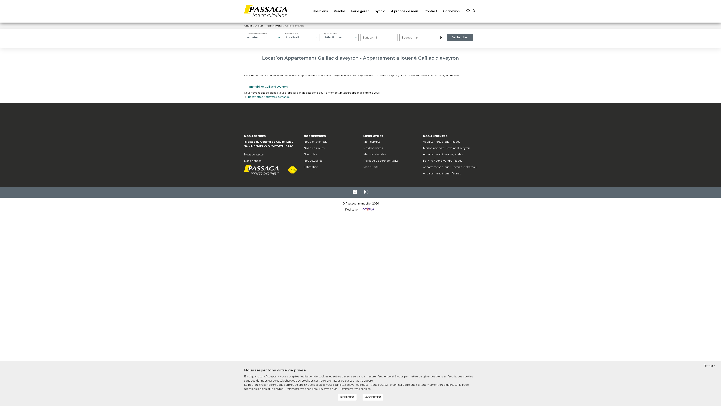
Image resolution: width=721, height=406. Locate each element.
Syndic (380, 11)
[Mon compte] (473, 11)
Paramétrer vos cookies (354, 389)
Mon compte (372, 141)
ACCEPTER (373, 397)
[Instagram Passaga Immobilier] (366, 193)
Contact (431, 11)
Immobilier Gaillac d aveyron (268, 86)
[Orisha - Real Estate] (368, 209)
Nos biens (320, 11)
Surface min (371, 37)
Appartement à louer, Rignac (442, 173)
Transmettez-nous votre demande (269, 96)
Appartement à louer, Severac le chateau (450, 167)
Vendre (339, 11)
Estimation (311, 167)
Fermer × (709, 365)
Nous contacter (254, 154)
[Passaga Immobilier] (265, 11)
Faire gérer (360, 11)
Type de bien (330, 33)
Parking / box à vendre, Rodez (442, 160)
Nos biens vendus (315, 141)
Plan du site (371, 167)
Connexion (451, 11)
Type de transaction (257, 33)
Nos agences (252, 161)
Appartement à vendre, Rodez (443, 154)
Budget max (410, 37)
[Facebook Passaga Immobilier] (354, 193)
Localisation (291, 33)
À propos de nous (405, 11)
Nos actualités (313, 160)
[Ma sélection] (468, 11)
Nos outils (310, 154)
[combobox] (262, 37)
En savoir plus (328, 389)
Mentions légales (374, 154)
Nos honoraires (373, 148)
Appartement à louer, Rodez (441, 141)
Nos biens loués (314, 148)
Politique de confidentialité (381, 160)
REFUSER (347, 397)
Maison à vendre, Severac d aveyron (446, 148)
